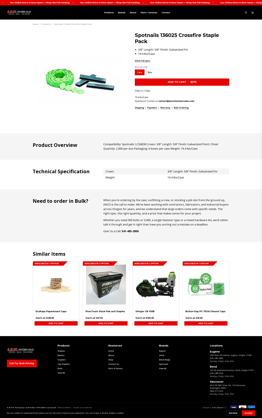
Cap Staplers (64, 364)
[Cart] (252, 12)
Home (35, 24)
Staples (61, 351)
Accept (248, 413)
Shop (110, 359)
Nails (60, 368)
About (133, 12)
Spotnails (163, 364)
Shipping (139, 107)
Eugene (215, 351)
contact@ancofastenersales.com (176, 101)
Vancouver (217, 381)
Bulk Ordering (181, 107)
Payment (152, 107)
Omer (161, 355)
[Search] (246, 12)
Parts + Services (149, 12)
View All (61, 373)
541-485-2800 (130, 231)
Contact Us (113, 364)
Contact (166, 12)
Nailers (61, 355)
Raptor (162, 351)
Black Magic (164, 359)
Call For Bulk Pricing (21, 363)
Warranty (165, 107)
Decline (233, 413)
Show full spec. (143, 60)
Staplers (62, 359)
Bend (213, 366)
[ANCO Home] (19, 12)
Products (109, 12)
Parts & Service (115, 368)
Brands (121, 12)
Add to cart (56, 323)
